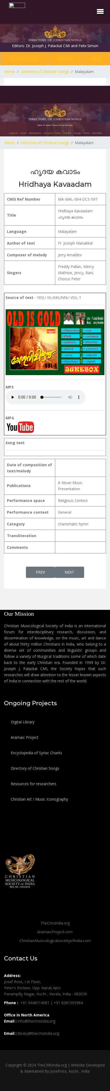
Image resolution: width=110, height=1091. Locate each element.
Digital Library (22, 721)
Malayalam (35, 132)
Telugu (77, 132)
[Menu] (100, 11)
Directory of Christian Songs (34, 768)
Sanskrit (48, 132)
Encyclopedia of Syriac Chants (36, 752)
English (65, 58)
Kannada (97, 132)
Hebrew (67, 132)
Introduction (23, 58)
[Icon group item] (9, 1045)
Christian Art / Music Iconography (39, 799)
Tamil (86, 132)
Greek (58, 132)
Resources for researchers (33, 783)
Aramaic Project (24, 737)
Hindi (96, 58)
